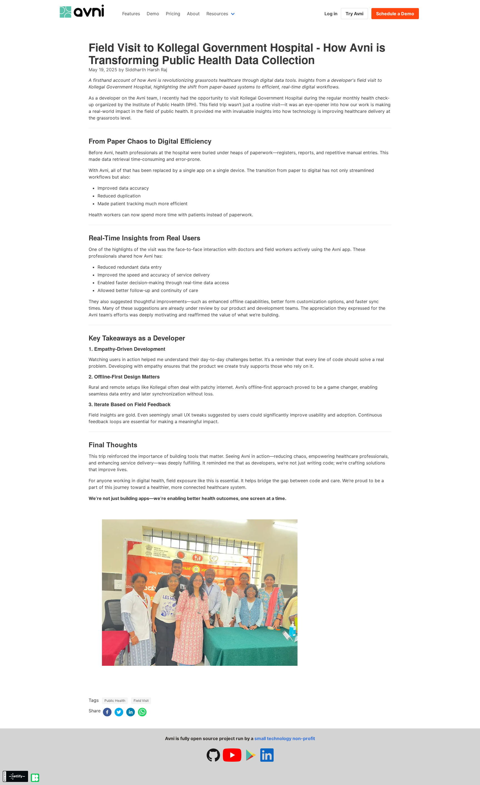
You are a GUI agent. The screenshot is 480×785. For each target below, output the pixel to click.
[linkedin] (130, 713)
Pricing (173, 13)
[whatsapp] (142, 713)
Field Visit (141, 700)
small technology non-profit (284, 738)
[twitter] (118, 713)
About (193, 13)
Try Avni (354, 13)
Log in (331, 13)
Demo (153, 13)
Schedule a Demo (395, 13)
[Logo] (81, 24)
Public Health (114, 700)
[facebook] (107, 713)
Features (131, 13)
